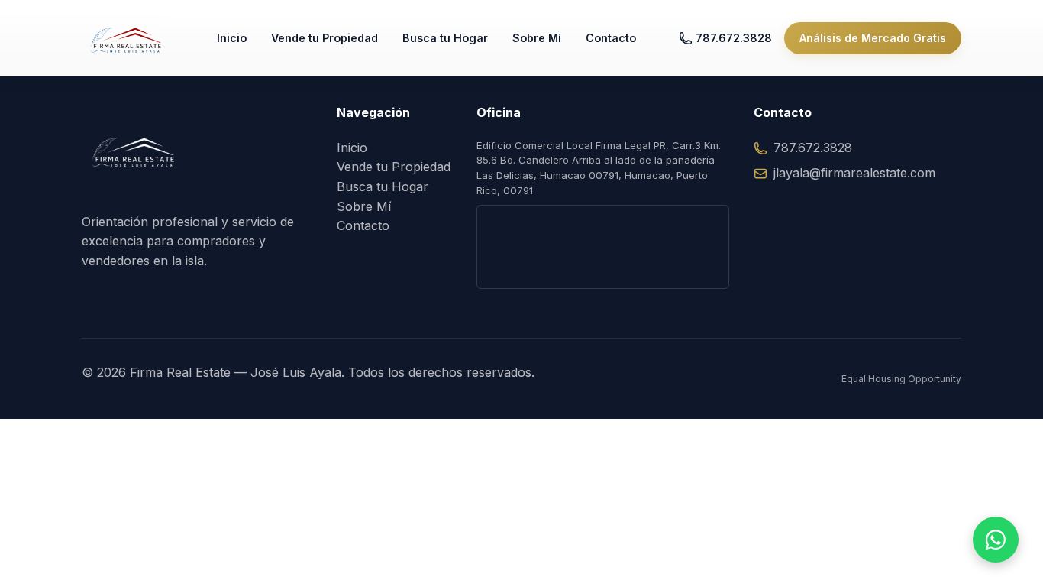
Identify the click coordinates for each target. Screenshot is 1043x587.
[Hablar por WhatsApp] (996, 540)
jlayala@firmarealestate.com (854, 172)
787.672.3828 (734, 37)
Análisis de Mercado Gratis (872, 37)
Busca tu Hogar (445, 37)
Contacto (611, 37)
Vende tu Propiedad (324, 37)
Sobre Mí (536, 37)
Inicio (232, 37)
